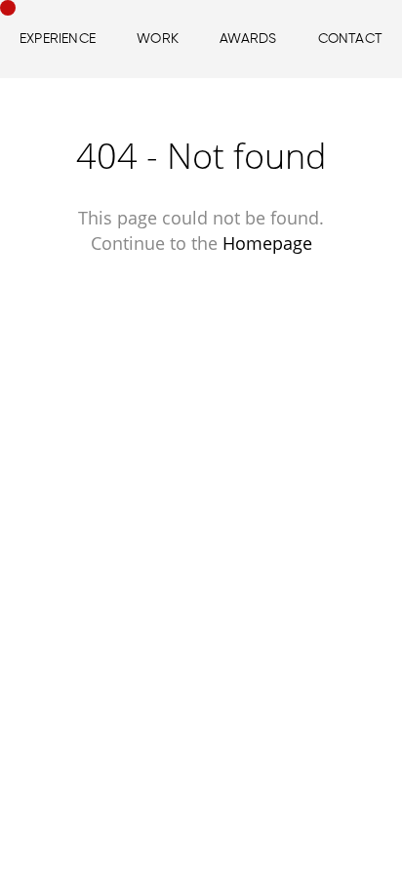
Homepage (267, 243)
